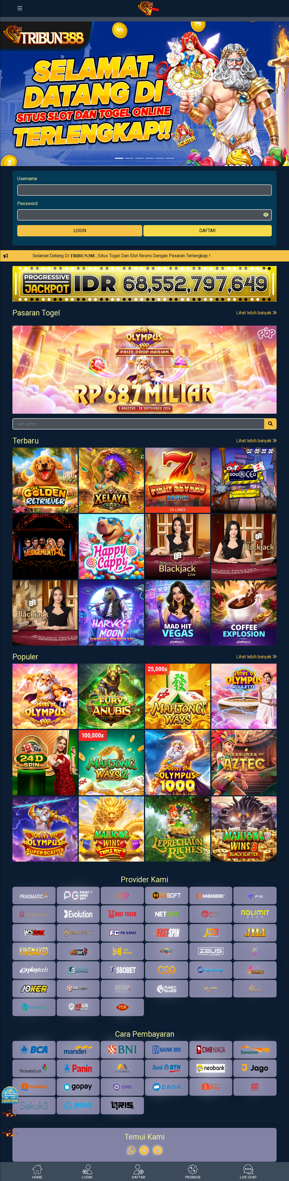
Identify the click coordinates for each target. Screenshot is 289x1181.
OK (145, 625)
